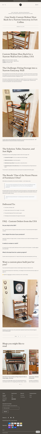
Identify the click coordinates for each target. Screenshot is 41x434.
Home (12, 12)
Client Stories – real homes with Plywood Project (21, 12)
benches (9, 274)
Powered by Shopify (5, 432)
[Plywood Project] (20, 5)
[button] (3, 5)
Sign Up (5, 411)
